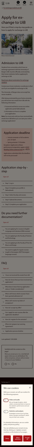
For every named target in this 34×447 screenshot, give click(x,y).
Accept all (27, 438)
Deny (7, 438)
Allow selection (18, 438)
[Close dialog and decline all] (29, 387)
